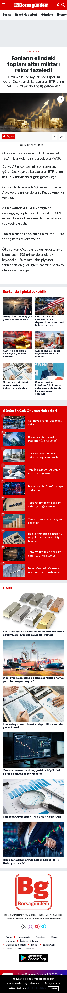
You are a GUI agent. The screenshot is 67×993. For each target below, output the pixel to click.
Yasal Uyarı (49, 944)
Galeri (9, 948)
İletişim (24, 941)
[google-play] (33, 958)
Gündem (47, 14)
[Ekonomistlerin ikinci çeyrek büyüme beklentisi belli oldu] (17, 371)
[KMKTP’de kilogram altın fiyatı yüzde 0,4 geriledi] (17, 339)
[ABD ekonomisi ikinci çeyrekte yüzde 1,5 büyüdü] (49, 339)
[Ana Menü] (3, 5)
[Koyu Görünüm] (58, 5)
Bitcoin (34, 941)
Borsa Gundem (26, 948)
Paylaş (10, 136)
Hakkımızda (24, 937)
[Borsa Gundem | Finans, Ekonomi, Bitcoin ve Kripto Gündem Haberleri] (31, 5)
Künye (54, 937)
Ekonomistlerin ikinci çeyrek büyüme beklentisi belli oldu (15, 385)
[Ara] (63, 5)
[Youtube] (37, 926)
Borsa (7, 14)
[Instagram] (30, 926)
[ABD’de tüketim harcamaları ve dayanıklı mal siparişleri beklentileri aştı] (49, 305)
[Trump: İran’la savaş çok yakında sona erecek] (17, 305)
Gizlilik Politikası (37, 988)
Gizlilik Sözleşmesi (16, 944)
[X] (24, 926)
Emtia (34, 944)
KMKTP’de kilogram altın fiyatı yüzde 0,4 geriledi (15, 354)
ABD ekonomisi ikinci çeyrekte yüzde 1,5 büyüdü (47, 354)
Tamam (53, 989)
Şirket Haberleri (26, 14)
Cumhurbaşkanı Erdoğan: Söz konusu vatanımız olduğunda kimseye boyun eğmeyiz (48, 388)
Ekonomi (33, 51)
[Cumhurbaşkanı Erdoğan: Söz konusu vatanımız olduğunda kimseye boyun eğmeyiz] (49, 371)
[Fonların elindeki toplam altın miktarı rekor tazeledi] (33, 112)
